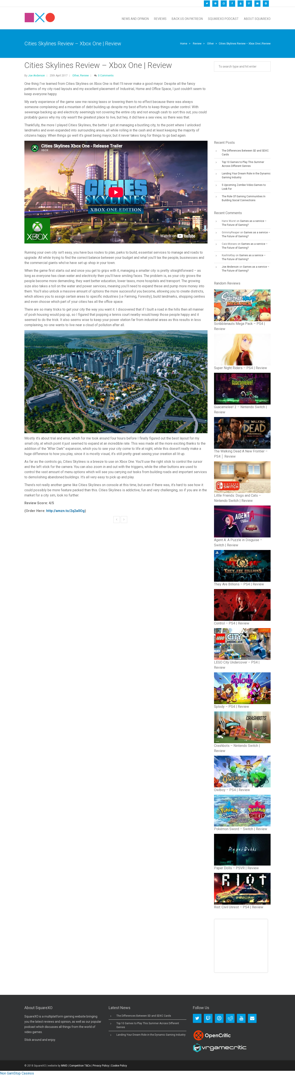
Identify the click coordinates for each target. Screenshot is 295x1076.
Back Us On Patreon (187, 19)
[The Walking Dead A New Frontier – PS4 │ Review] (242, 433)
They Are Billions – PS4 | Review (239, 584)
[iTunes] (224, 3)
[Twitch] (249, 3)
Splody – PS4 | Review (231, 707)
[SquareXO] (39, 18)
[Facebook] (232, 3)
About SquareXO (257, 19)
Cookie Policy (119, 1065)
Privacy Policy (101, 1065)
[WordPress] (266, 3)
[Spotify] (215, 3)
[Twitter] (207, 3)
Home (183, 43)
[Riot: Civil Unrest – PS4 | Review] (242, 889)
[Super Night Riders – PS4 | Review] (242, 349)
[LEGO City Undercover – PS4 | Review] (242, 644)
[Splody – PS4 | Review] (242, 688)
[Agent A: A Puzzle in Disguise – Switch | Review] (242, 521)
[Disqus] (116, 596)
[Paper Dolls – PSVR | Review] (242, 850)
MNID (64, 1065)
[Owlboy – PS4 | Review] (242, 771)
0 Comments (106, 75)
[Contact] (257, 3)
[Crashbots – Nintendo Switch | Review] (242, 727)
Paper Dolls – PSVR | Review (236, 868)
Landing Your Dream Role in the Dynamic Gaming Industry (151, 1034)
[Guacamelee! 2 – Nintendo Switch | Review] (242, 388)
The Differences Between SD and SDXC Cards (143, 1015)
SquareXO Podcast (223, 19)
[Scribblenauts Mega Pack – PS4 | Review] (242, 305)
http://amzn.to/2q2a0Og (65, 511)
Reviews (160, 19)
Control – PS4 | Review (231, 623)
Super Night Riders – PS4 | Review (240, 368)
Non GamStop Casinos (17, 1073)
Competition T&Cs (80, 1065)
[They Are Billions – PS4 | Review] (242, 566)
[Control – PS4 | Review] (242, 605)
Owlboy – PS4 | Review (232, 790)
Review (197, 43)
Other (210, 43)
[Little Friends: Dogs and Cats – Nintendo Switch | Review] (242, 477)
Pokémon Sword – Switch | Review (240, 829)
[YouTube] (241, 3)
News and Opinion (135, 19)
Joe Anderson (36, 75)
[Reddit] (230, 1018)
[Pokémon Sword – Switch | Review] (242, 810)
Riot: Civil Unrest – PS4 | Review (238, 907)
